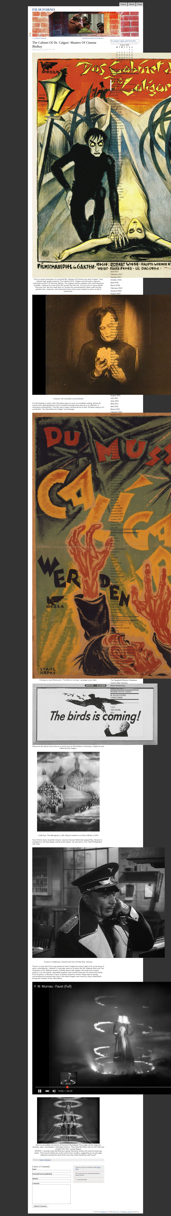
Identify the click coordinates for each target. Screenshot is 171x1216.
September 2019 (117, 225)
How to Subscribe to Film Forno (124, 89)
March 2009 (115, 472)
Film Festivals (116, 563)
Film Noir (114, 566)
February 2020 (116, 217)
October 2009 (116, 456)
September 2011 (117, 393)
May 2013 (114, 351)
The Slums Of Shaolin (119, 677)
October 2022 (116, 145)
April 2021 (115, 178)
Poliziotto (114, 596)
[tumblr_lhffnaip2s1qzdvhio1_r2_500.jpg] (68, 831)
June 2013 (115, 349)
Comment (35, 1183)
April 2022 (115, 150)
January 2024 (116, 123)
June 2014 (115, 318)
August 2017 (116, 269)
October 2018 (116, 255)
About (131, 4)
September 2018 (117, 258)
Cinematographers (118, 549)
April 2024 (115, 117)
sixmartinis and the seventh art (123, 666)
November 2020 (117, 192)
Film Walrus (115, 636)
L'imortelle (115, 582)
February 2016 (116, 288)
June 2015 (115, 299)
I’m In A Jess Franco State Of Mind (124, 650)
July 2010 (114, 431)
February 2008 (116, 508)
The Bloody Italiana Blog (120, 672)
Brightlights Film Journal (120, 628)
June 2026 (115, 98)
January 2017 (116, 277)
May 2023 (114, 134)
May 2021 (114, 175)
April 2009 (115, 470)
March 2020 (115, 214)
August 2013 (116, 343)
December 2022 (117, 142)
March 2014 (115, 324)
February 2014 (116, 327)
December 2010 (117, 417)
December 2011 (117, 384)
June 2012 (115, 373)
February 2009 (116, 475)
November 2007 (117, 516)
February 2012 (116, 379)
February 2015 (116, 305)
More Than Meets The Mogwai (123, 655)
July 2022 (114, 148)
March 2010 (115, 442)
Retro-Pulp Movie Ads (119, 664)
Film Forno (43, 10)
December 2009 (117, 450)
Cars (112, 546)
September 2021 (117, 164)
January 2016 (116, 291)
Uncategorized (116, 610)
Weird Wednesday (118, 686)
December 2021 (117, 156)
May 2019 (114, 236)
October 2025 (116, 104)
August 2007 (116, 525)
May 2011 (114, 404)
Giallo (113, 568)
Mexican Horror (117, 585)
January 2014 (116, 329)
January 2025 (116, 112)
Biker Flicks (115, 541)
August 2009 (116, 461)
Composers (115, 552)
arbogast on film (117, 625)
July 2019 (114, 230)
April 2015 (115, 302)
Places (113, 590)
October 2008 (116, 486)
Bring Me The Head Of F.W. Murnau (92, 38)
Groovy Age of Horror (119, 644)
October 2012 (116, 365)
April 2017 (115, 272)
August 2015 (116, 294)
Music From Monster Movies (122, 658)
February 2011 (116, 412)
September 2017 (117, 266)
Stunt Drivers (116, 607)
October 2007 (116, 519)
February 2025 (116, 109)
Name (34, 1169)
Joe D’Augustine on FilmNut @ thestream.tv (124, 85)
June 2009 (115, 464)
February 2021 (116, 184)
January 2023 (116, 139)
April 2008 (115, 503)
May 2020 (114, 208)
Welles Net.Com (117, 688)
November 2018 (117, 252)
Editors (113, 560)
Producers (115, 599)
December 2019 (117, 219)
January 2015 (116, 307)
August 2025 (116, 106)
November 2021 (117, 159)
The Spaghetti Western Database (124, 680)
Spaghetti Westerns (118, 604)
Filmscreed (115, 639)
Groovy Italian (116, 571)
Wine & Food (116, 612)
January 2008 (116, 511)
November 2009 (117, 453)
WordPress (115, 715)
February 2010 (116, 445)
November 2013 (117, 335)
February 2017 (116, 274)
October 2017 (116, 263)
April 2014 (115, 321)
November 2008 (117, 483)
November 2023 (117, 126)
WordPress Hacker (126, 1211)
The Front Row (116, 675)
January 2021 (116, 186)
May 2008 (114, 500)
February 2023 (116, 137)
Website (35, 1179)
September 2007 (117, 522)
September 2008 (117, 489)
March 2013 (115, 357)
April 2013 (115, 354)
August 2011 (115, 395)
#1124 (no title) (116, 76)
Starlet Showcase (117, 669)
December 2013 (117, 332)
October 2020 (116, 195)
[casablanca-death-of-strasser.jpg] (98, 957)
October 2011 (116, 390)
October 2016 (116, 280)
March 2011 (115, 409)
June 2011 (115, 401)
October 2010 (116, 423)
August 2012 (116, 368)
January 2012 (116, 382)
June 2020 (115, 206)
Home (123, 4)
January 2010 (116, 448)
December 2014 (117, 310)
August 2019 (116, 228)
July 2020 (114, 203)
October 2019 (116, 222)
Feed (139, 4)
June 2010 (115, 434)
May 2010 (114, 437)
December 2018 (117, 250)
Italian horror (116, 574)
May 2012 (114, 376)
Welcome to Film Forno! (120, 79)
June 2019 (115, 233)
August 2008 (116, 492)
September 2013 (117, 340)
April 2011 (114, 406)
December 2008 (117, 481)
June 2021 (115, 172)
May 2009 (114, 467)
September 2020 (117, 197)
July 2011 (114, 398)
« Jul (124, 66)
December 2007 (117, 514)
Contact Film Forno (119, 82)
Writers (113, 615)
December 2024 (117, 115)
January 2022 (116, 153)
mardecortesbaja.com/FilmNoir (123, 653)
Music (113, 588)
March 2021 (115, 181)
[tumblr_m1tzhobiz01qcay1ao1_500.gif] (68, 1143)
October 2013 (116, 338)
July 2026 (114, 95)
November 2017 (117, 261)
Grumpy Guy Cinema (119, 647)
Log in (113, 707)
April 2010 (115, 439)
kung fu (113, 579)
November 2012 (117, 362)
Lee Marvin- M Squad (40, 38)
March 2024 (115, 120)
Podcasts (114, 593)
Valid (116, 710)
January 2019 (116, 247)
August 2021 (116, 167)
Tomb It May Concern (119, 683)
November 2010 (117, 420)
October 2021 (116, 161)
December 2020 (117, 189)
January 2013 (116, 360)
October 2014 (116, 313)
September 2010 (117, 426)
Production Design (118, 601)
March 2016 (115, 285)
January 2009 (116, 478)
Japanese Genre (117, 577)
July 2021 (114, 170)
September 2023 (117, 128)
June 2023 (115, 131)
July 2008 (114, 494)
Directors (48, 1160)
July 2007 (114, 528)
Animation (114, 538)
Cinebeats (115, 631)
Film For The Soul (118, 633)
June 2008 (115, 497)
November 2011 (117, 387)
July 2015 (114, 296)
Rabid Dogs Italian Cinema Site (123, 661)
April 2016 (115, 283)
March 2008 (115, 505)
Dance (113, 555)
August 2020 (116, 200)
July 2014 (114, 316)
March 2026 (115, 101)
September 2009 (117, 459)
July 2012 (114, 371)
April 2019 (115, 239)
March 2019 (115, 241)
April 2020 (115, 211)
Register (114, 704)
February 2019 (116, 244)
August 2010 (116, 428)
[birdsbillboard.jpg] (94, 744)
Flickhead (114, 642)
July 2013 (114, 346)
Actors (42, 1160)
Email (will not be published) (42, 1174)
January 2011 (116, 415)
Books (113, 544)
